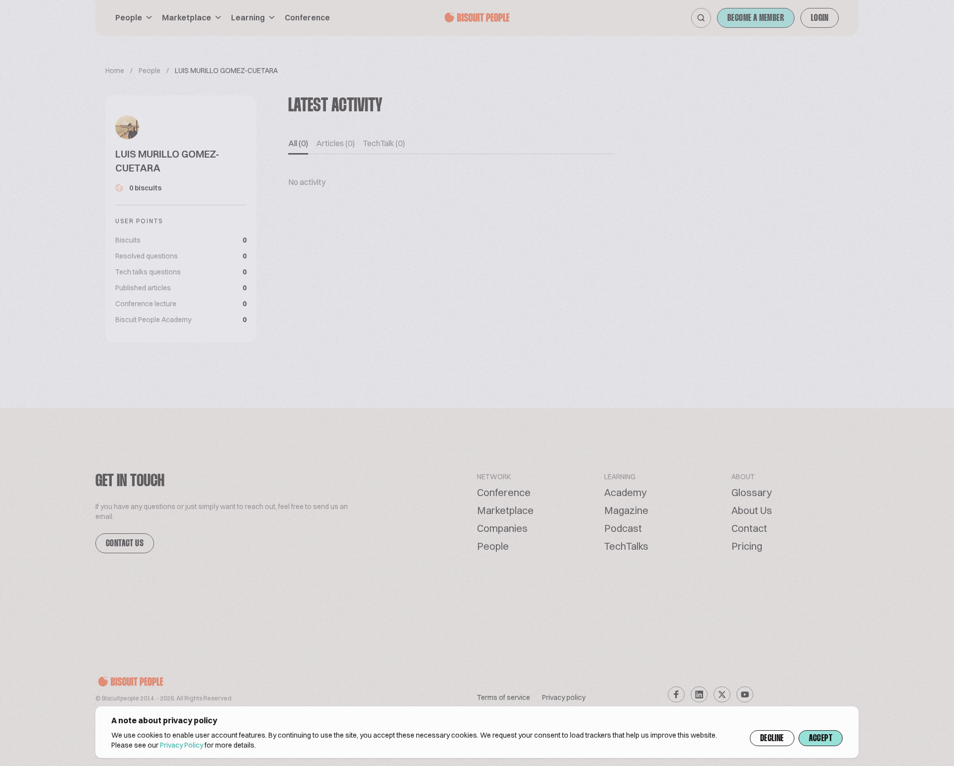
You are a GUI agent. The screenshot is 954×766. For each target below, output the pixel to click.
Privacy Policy (181, 745)
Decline (772, 738)
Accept (820, 738)
